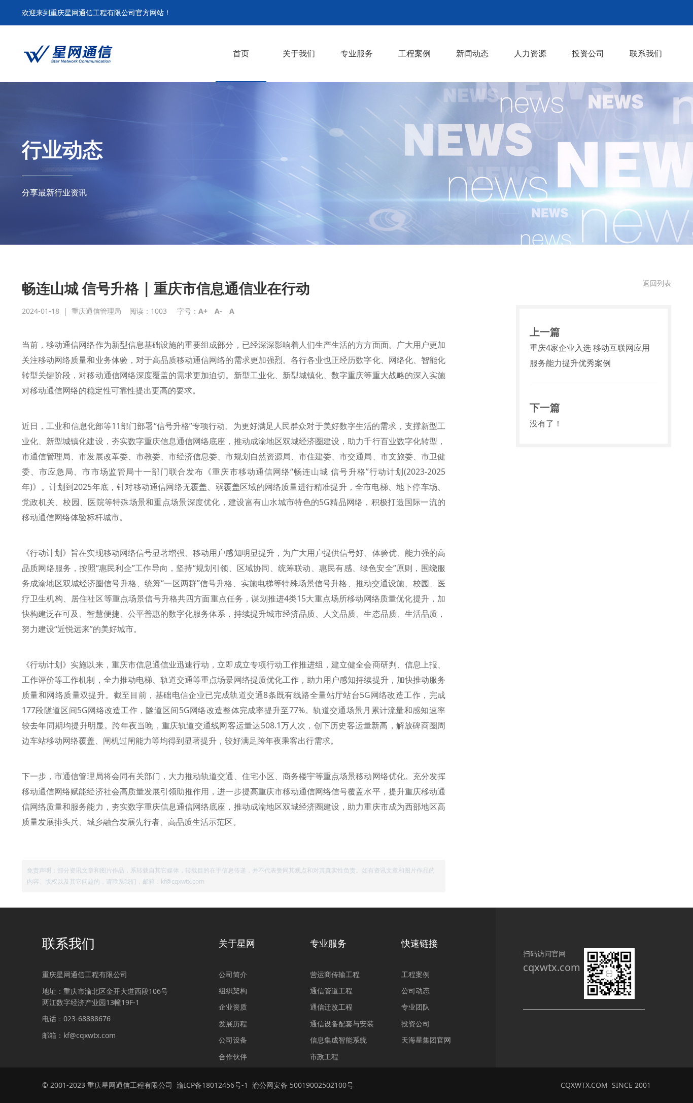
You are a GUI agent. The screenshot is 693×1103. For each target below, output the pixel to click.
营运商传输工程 (335, 974)
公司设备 (233, 1040)
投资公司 (415, 1023)
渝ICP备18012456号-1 (212, 1085)
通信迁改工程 (331, 1007)
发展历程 (233, 1023)
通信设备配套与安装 (342, 1023)
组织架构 (233, 990)
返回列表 (657, 283)
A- (218, 311)
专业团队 (415, 1007)
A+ (202, 311)
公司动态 (415, 990)
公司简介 (233, 974)
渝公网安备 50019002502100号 (303, 1085)
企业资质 (233, 1007)
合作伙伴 (233, 1056)
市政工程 (324, 1056)
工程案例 (415, 974)
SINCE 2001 (631, 1085)
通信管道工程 (331, 990)
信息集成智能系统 (338, 1040)
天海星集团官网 (426, 1040)
